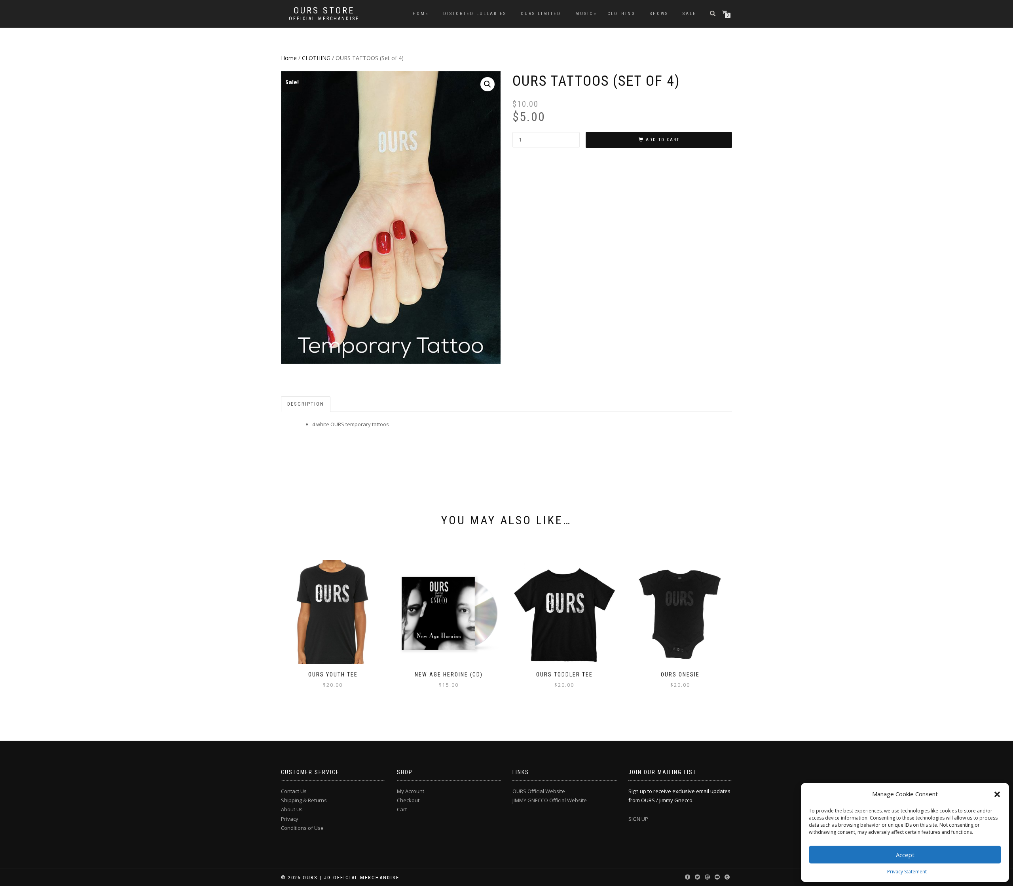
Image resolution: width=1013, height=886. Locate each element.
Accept (905, 855)
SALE (689, 13)
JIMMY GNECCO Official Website (549, 800)
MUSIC (584, 13)
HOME (421, 13)
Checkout (408, 800)
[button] (997, 794)
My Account (410, 791)
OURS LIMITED (541, 13)
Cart (402, 809)
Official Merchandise (324, 18)
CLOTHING (621, 13)
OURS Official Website (538, 791)
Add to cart (662, 139)
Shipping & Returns (304, 800)
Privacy (289, 818)
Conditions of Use (302, 827)
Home (289, 58)
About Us (292, 809)
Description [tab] (305, 404)
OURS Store (324, 10)
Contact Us (294, 791)
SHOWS (659, 13)
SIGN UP (638, 818)
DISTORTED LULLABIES (474, 13)
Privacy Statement (907, 871)
